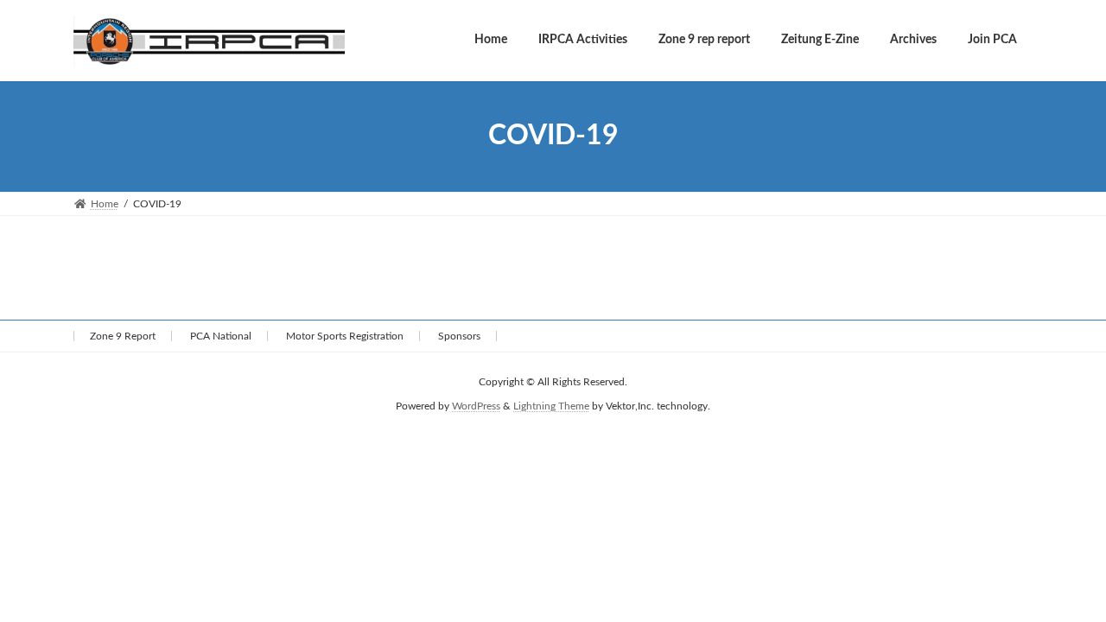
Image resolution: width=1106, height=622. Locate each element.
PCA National (220, 336)
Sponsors (459, 336)
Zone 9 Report (123, 336)
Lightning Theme (551, 406)
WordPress (476, 406)
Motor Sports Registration (345, 336)
